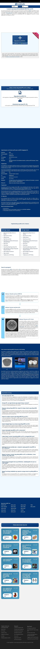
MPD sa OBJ (13, 504)
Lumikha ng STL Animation (29, 180)
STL (6, 11)
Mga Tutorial (3, 629)
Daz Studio (14, 182)
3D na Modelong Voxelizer (21, 160)
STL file (21, 400)
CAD (8, 188)
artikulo (6, 300)
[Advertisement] (10, 23)
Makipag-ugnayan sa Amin (5, 637)
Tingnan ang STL (20, 181)
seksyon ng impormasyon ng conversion (12, 56)
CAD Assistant (22, 182)
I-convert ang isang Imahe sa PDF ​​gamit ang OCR (32, 635)
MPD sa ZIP (23, 511)
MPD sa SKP (13, 506)
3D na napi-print (22, 189)
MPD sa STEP (13, 508)
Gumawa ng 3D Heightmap (19, 629)
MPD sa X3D (23, 508)
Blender (10, 182)
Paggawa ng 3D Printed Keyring (32, 637)
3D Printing (3, 630)
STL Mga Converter (12, 180)
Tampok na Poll (3, 632)
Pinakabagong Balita (4, 627)
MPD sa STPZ (23, 504)
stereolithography (4, 188)
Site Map (2, 636)
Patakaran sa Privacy (5, 634)
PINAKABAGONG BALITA (20, 525)
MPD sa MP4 (33, 506)
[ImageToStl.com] (20, 4)
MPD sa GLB (3, 511)
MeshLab (17, 182)
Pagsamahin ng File (17, 637)
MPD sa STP (13, 511)
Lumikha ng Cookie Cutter (18, 627)
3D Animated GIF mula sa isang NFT (32, 630)
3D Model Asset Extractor (18, 630)
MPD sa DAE (3, 508)
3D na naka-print (9, 12)
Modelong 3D (11, 155)
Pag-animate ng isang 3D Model (32, 638)
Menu (20, 1)
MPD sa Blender (4, 506)
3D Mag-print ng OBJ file (31, 628)
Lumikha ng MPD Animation (30, 160)
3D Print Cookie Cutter (31, 632)
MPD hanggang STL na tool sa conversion (31, 374)
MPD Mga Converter (12, 160)
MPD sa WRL (23, 506)
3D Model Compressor (18, 632)
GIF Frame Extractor (17, 639)
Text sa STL (14, 181)
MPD (30, 10)
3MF (3, 354)
